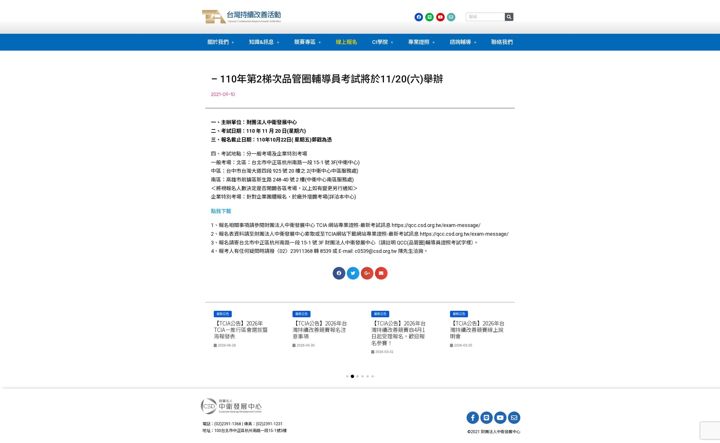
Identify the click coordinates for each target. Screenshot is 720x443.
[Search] (509, 17)
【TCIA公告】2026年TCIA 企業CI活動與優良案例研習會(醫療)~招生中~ (477, 333)
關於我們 (218, 42)
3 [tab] (357, 376)
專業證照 (418, 42)
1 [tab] (347, 376)
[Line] (486, 417)
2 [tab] (352, 376)
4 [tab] (362, 376)
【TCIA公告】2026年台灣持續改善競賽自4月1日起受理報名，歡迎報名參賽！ (319, 333)
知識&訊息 (261, 42)
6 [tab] (373, 376)
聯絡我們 (502, 42)
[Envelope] (514, 417)
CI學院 (380, 42)
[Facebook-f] (473, 417)
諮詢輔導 (460, 42)
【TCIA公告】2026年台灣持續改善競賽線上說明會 (398, 329)
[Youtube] (500, 417)
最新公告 (223, 314)
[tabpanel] (241, 330)
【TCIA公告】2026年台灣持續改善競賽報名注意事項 (241, 329)
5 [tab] (367, 376)
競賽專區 (305, 42)
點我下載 (221, 211)
